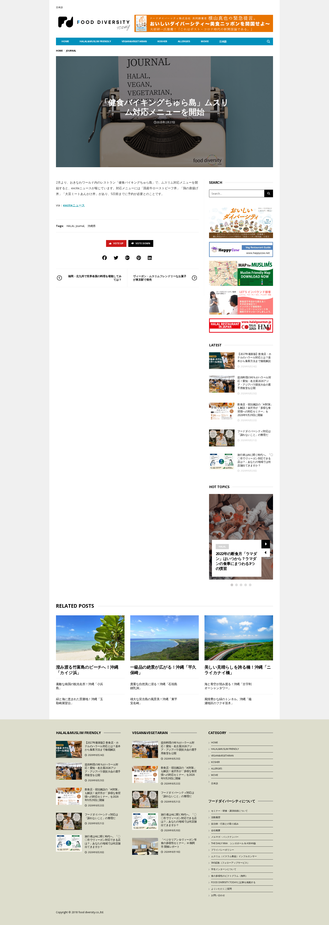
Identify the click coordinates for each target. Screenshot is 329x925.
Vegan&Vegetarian (134, 41)
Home (59, 50)
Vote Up (118, 243)
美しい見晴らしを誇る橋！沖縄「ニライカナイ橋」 (237, 669)
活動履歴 (215, 817)
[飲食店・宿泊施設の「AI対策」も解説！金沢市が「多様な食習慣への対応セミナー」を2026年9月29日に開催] (222, 411)
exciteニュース (74, 205)
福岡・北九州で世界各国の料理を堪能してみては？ (94, 277)
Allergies (184, 41)
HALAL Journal (75, 226)
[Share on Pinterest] (139, 258)
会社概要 (215, 830)
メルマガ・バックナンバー (225, 836)
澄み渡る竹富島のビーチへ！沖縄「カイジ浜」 (87, 669)
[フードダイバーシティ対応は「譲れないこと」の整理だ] (222, 437)
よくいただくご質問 (221, 888)
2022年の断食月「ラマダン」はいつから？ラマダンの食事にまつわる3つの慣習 (236, 561)
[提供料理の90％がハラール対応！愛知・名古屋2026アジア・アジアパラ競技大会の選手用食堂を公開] (222, 384)
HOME (65, 41)
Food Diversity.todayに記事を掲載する (233, 882)
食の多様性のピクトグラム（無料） (229, 875)
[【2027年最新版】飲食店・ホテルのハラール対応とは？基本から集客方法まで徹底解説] (222, 360)
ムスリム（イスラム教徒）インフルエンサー (234, 856)
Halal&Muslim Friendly (95, 41)
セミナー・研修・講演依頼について (229, 810)
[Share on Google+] (127, 258)
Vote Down (143, 243)
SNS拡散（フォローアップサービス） (230, 862)
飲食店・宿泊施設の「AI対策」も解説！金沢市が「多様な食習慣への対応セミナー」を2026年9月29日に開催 (255, 409)
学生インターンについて (223, 869)
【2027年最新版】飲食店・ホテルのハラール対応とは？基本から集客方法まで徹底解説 (254, 357)
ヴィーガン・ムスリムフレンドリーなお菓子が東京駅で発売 (159, 277)
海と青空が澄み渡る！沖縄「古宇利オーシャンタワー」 (227, 686)
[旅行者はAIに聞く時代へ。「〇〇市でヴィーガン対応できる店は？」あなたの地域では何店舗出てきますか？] (222, 461)
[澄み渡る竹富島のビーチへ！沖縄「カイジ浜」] (90, 637)
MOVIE (205, 41)
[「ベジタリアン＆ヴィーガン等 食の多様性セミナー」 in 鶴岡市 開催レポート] (145, 846)
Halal (222, 546)
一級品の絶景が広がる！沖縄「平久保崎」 (163, 669)
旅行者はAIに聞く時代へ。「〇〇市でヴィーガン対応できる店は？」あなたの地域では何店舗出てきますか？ (255, 460)
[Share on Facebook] (104, 258)
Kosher (162, 41)
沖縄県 (92, 226)
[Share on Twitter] (116, 258)
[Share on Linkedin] (150, 258)
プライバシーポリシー (222, 849)
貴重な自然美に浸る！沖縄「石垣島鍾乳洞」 (153, 686)
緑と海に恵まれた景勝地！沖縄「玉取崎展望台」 (79, 701)
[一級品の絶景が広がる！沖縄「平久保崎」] (164, 637)
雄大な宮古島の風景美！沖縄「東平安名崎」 (153, 701)
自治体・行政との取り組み (225, 823)
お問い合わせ (218, 895)
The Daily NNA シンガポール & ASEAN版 (233, 843)
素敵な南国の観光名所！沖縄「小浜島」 (79, 686)
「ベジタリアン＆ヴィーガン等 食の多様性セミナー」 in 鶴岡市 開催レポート (179, 843)
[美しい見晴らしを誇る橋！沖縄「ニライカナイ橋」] (238, 637)
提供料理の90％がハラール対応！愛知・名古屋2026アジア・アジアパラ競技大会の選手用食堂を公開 (254, 382)
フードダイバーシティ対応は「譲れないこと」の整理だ (254, 433)
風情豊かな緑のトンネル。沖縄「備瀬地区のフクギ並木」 (227, 701)
